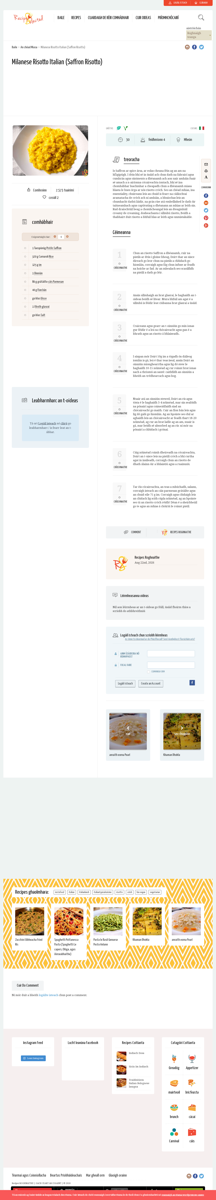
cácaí (192, 1117)
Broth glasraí (42, 306)
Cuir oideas (143, 18)
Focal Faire (126, 665)
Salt (43, 315)
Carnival (174, 1141)
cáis (192, 1141)
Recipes (76, 18)
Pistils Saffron (53, 248)
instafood (59, 892)
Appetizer (192, 1068)
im (40, 265)
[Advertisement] (108, 92)
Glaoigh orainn (118, 1175)
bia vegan (141, 892)
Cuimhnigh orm (158, 671)
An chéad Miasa (29, 47)
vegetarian (155, 892)
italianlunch (84, 892)
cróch (129, 892)
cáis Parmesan (56, 281)
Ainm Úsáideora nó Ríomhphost (129, 655)
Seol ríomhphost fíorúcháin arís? (179, 639)
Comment (136, 532)
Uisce (44, 298)
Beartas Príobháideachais (66, 1175)
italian (71, 892)
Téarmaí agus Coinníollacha (29, 1175)
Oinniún (38, 273)
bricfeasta (192, 1092)
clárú (64, 423)
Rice (51, 256)
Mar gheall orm (95, 1175)
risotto (119, 892)
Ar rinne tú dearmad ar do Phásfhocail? (144, 639)
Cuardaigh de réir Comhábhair (108, 18)
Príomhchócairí (168, 18)
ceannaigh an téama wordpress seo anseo (182, 1195)
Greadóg (174, 1068)
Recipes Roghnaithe (180, 532)
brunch (174, 1117)
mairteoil (174, 1092)
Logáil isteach (47, 423)
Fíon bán (41, 290)
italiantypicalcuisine (103, 892)
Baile (61, 18)
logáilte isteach (48, 995)
